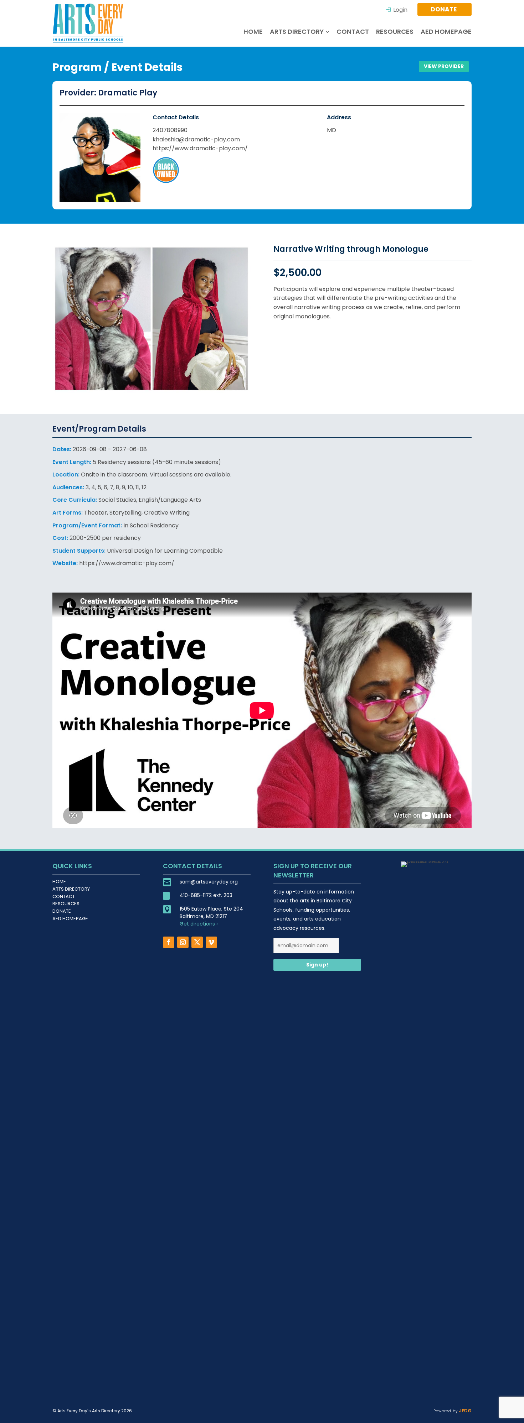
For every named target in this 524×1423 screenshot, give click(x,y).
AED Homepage (70, 918)
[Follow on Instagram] (183, 942)
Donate (61, 911)
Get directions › (199, 923)
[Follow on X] (197, 942)
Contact (63, 896)
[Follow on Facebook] (168, 942)
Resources (65, 903)
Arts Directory (71, 889)
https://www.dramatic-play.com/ (200, 148)
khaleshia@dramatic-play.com (196, 139)
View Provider (444, 66)
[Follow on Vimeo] (211, 942)
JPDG (465, 1410)
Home (59, 881)
